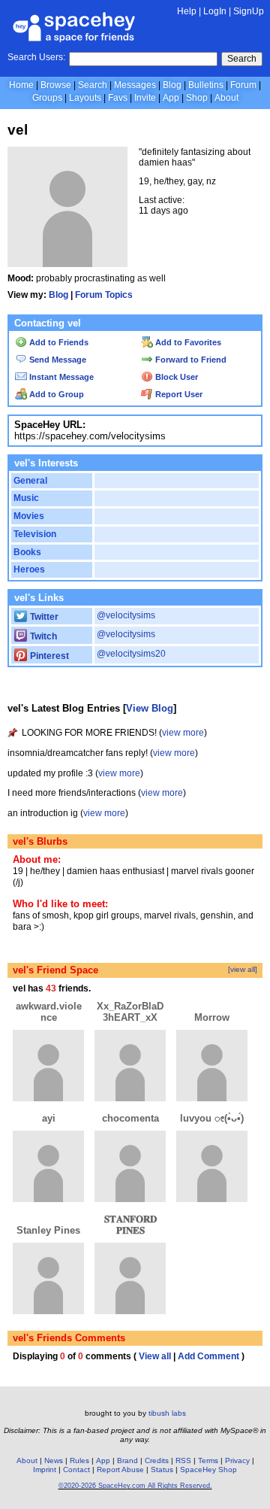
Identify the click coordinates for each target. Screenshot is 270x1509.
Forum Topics (104, 295)
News (53, 1460)
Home (21, 85)
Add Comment (208, 1356)
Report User (177, 394)
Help (186, 11)
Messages (135, 85)
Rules (79, 1460)
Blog (172, 85)
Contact (76, 1469)
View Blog (149, 708)
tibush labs (167, 1413)
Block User (175, 376)
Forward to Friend (189, 359)
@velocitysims (126, 615)
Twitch (42, 636)
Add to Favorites (187, 342)
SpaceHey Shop (208, 1469)
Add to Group (55, 394)
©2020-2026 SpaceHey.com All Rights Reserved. (135, 1485)
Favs (118, 98)
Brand (127, 1460)
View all (155, 1356)
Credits (157, 1460)
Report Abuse (120, 1469)
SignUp (248, 11)
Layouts (85, 98)
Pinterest (48, 656)
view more (183, 732)
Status (162, 1469)
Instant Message (60, 376)
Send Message (56, 359)
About (226, 98)
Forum (243, 85)
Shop (197, 98)
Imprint (44, 1469)
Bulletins (206, 85)
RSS (183, 1460)
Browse (55, 85)
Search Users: (36, 57)
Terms (208, 1460)
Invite (145, 98)
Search (241, 58)
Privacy (237, 1460)
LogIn (214, 11)
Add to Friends (57, 342)
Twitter (43, 617)
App (171, 98)
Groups (47, 98)
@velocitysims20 (131, 653)
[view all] (242, 969)
